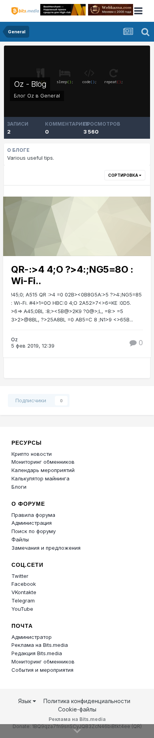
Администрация (31, 523)
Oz (30, 95)
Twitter (19, 576)
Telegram (23, 600)
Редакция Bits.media (36, 653)
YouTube (22, 609)
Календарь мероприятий (43, 470)
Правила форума (33, 515)
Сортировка (123, 175)
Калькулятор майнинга (40, 478)
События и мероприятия (42, 670)
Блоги (18, 487)
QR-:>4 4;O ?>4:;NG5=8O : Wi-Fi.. (72, 275)
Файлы (20, 539)
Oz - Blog (30, 84)
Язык (25, 701)
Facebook (23, 584)
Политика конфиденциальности (86, 701)
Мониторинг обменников (43, 462)
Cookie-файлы (77, 709)
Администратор (31, 637)
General (50, 95)
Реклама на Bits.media (39, 645)
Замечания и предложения (46, 548)
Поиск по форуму (33, 531)
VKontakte (23, 592)
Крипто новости (31, 454)
